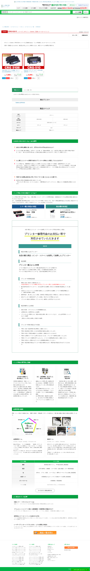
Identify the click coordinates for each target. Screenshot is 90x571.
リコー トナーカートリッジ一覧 (34, 552)
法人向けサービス (51, 549)
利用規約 (49, 559)
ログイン (86, 12)
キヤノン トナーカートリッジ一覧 (27, 26)
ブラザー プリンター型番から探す (18, 560)
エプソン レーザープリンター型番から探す (36, 557)
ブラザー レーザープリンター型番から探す (36, 560)
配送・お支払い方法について (53, 557)
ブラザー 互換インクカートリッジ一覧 (18, 550)
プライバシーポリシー (51, 560)
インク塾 (49, 550)
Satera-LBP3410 (20, 102)
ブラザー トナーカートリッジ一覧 (35, 550)
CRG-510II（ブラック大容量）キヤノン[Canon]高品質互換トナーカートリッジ (11, 71)
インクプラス (50, 552)
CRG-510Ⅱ (38, 26)
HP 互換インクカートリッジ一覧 (17, 552)
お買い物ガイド (50, 547)
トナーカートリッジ (14, 26)
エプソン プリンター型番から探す (18, 557)
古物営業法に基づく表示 (52, 556)
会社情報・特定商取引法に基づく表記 (54, 554)
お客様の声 (49, 546)
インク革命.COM (5, 26)
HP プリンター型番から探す (17, 561)
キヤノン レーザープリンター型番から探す (36, 558)
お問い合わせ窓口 (71, 547)
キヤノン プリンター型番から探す (18, 558)
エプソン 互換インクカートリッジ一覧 (18, 547)
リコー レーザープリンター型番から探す (36, 561)
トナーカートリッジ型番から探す (35, 546)
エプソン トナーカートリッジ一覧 (35, 547)
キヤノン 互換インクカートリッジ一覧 (18, 549)
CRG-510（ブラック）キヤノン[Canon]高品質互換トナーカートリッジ (33, 71)
